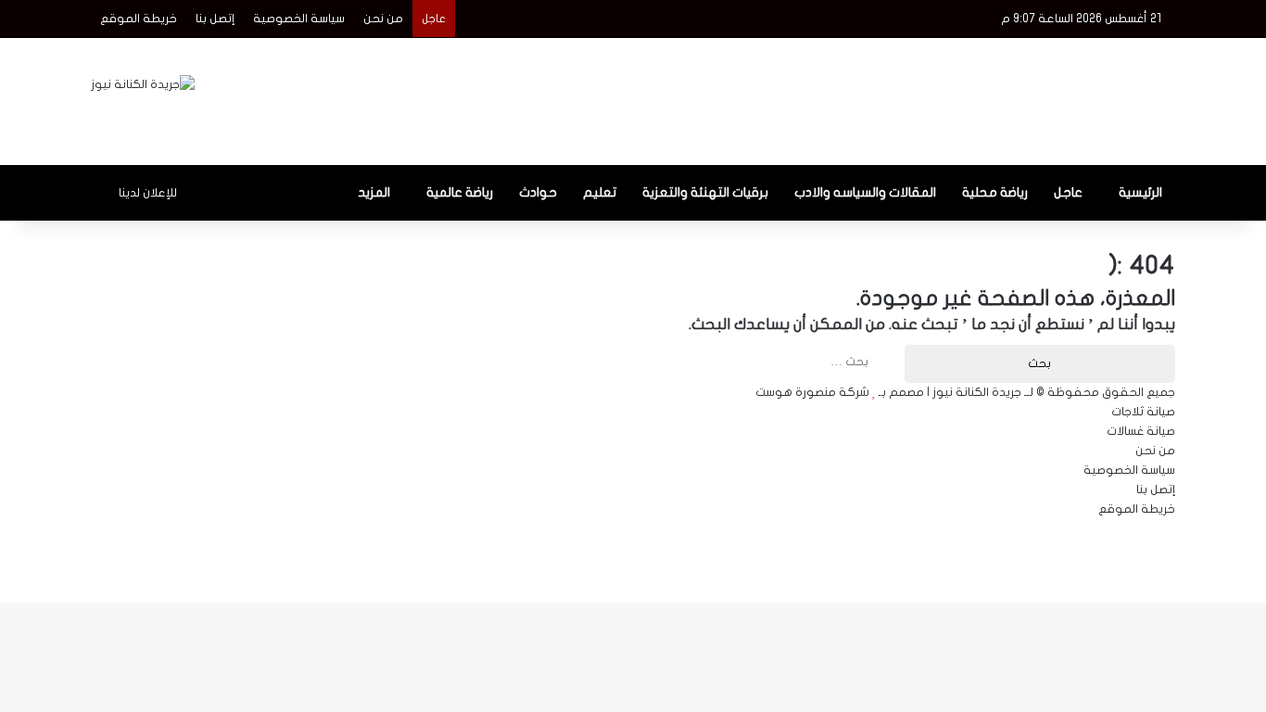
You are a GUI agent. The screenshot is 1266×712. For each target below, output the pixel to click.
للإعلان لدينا (148, 192)
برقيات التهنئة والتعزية (705, 192)
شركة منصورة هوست (812, 392)
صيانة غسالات (1141, 431)
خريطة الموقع (138, 18)
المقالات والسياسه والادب (865, 192)
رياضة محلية (995, 192)
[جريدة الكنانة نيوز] (143, 85)
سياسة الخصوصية (299, 18)
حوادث (538, 192)
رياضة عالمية (459, 192)
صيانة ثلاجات (1143, 411)
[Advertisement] (818, 98)
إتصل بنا (215, 18)
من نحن (383, 18)
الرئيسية (1140, 192)
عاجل (1068, 192)
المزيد (374, 192)
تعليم (599, 192)
